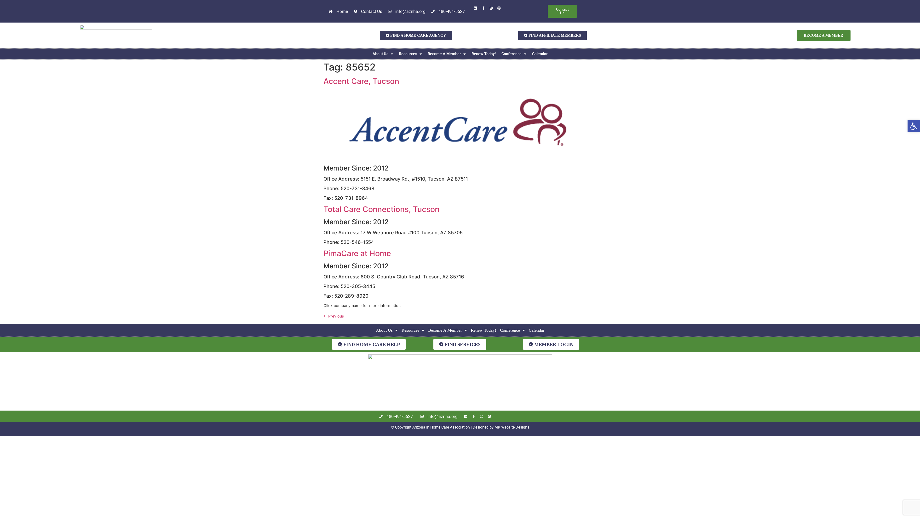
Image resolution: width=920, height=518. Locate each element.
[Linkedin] (475, 8)
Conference (511, 54)
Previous (333, 316)
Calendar (540, 54)
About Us (380, 54)
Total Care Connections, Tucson (381, 209)
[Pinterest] (499, 8)
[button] (914, 126)
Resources (408, 54)
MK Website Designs (511, 427)
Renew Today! (484, 54)
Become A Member (444, 54)
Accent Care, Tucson (361, 81)
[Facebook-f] (483, 8)
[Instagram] (491, 8)
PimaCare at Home (357, 253)
